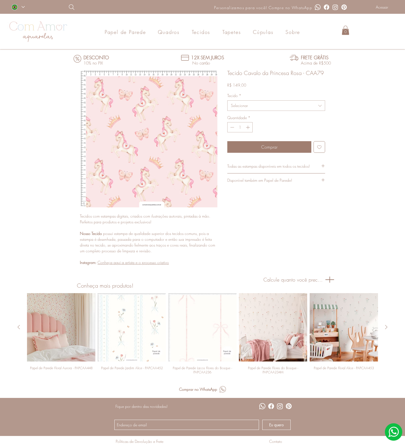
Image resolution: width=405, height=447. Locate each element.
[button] (345, 30)
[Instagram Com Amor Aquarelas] (335, 7)
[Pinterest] (344, 7)
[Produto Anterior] (18, 327)
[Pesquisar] (100, 7)
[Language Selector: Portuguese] (18, 7)
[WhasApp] (393, 431)
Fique (119, 406)
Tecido (234, 95)
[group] (202, 333)
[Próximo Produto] (386, 327)
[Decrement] (231, 127)
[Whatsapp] (317, 7)
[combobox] (276, 105)
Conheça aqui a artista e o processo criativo (133, 262)
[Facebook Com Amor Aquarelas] (326, 7)
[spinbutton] (240, 127)
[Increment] (248, 127)
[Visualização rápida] (61, 327)
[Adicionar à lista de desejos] (319, 147)
